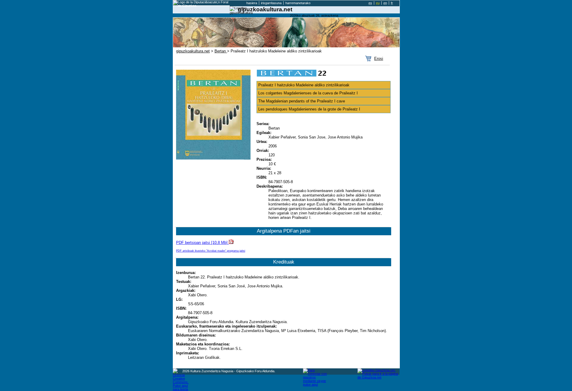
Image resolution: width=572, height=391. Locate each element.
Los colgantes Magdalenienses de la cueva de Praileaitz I (308, 93)
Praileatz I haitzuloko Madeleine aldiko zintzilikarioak (303, 85)
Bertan (220, 51)
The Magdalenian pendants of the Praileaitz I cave (301, 101)
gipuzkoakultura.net (193, 51)
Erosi (378, 58)
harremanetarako (297, 3)
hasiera (251, 3)
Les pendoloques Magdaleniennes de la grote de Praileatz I (309, 109)
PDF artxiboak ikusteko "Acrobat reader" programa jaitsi (210, 250)
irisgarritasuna (271, 3)
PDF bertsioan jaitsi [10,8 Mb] (202, 242)
